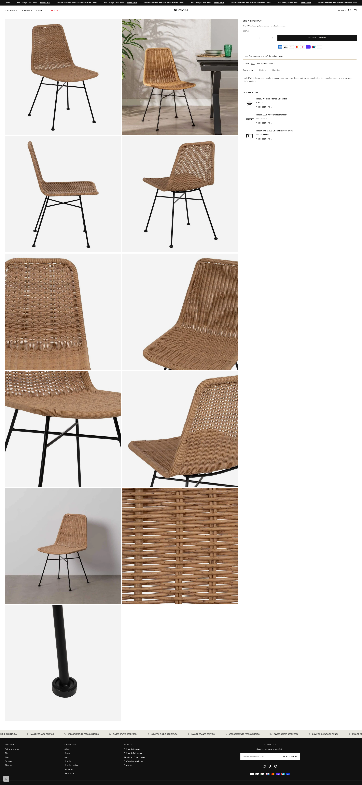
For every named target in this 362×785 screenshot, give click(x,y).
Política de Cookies (132, 749)
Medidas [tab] (263, 70)
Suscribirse (290, 756)
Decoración (69, 773)
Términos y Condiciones (134, 757)
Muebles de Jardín (72, 765)
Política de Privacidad (133, 753)
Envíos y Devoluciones (133, 761)
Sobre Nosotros (12, 749)
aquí (253, 63)
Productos (10, 10)
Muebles (68, 761)
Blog (7, 753)
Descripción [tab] (248, 70)
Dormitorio (69, 769)
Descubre (40, 10)
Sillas (66, 749)
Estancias (25, 10)
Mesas (67, 753)
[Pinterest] (275, 766)
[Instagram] (264, 766)
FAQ (6, 757)
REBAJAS (54, 10)
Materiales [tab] (277, 70)
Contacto (9, 761)
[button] (349, 10)
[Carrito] (355, 10)
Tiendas (8, 765)
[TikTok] (270, 766)
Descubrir (30, 3)
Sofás (66, 757)
